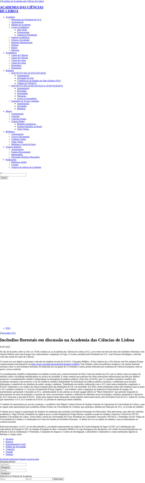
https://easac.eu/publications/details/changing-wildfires (55, 364)
